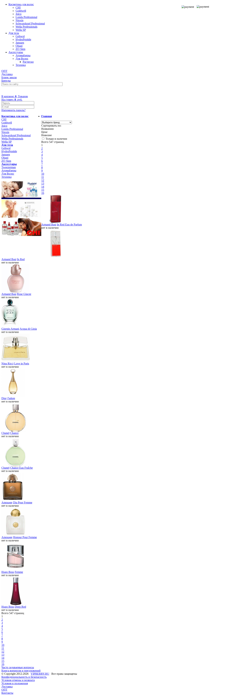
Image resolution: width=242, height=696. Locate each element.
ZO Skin (20, 49)
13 (42, 183)
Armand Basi (48, 224)
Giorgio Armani (10, 328)
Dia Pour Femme (22, 502)
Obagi (19, 45)
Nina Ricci (7, 363)
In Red (21, 259)
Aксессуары (16, 52)
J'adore (11, 398)
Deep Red (20, 606)
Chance (14, 433)
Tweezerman (8, 167)
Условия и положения (14, 683)
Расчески (28, 61)
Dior (4, 398)
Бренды (6, 80)
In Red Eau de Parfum (69, 224)
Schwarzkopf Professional (30, 23)
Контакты (7, 692)
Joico (18, 13)
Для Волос (22, 58)
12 (42, 180)
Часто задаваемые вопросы (17, 667)
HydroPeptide (23, 39)
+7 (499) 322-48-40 (15, 90)
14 (42, 186)
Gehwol (20, 36)
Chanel (5, 433)
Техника (21, 64)
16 (42, 192)
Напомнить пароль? (13, 110)
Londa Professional (26, 17)
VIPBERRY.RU (40, 673)
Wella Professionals (26, 26)
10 (42, 173)
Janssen (20, 42)
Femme (19, 571)
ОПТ (4, 71)
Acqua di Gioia (28, 328)
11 (42, 177)
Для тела (14, 33)
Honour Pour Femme (25, 537)
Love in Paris (21, 363)
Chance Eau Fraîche (21, 467)
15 (42, 189)
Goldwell (21, 10)
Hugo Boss (7, 571)
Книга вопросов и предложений (21, 670)
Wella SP (21, 29)
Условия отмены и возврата (18, 680)
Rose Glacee (24, 294)
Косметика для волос (21, 4)
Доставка (7, 74)
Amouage (6, 502)
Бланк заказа (9, 77)
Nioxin (19, 20)
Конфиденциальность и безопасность (24, 676)
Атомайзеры (23, 55)
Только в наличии (56, 138)
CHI (18, 7)
